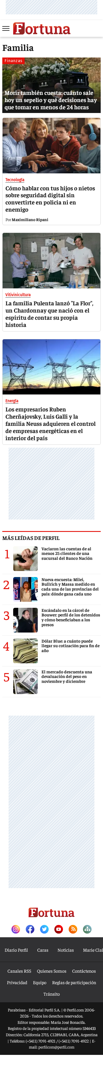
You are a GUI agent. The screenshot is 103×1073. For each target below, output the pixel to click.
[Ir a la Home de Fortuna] (41, 28)
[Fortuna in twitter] (44, 929)
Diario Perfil (16, 950)
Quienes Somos (51, 971)
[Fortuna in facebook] (30, 929)
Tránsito (51, 994)
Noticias (66, 950)
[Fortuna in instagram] (15, 929)
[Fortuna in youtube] (58, 929)
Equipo (39, 982)
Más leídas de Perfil (31, 537)
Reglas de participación (74, 982)
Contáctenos (84, 971)
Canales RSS (19, 971)
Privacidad (17, 982)
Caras (42, 950)
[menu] (6, 28)
